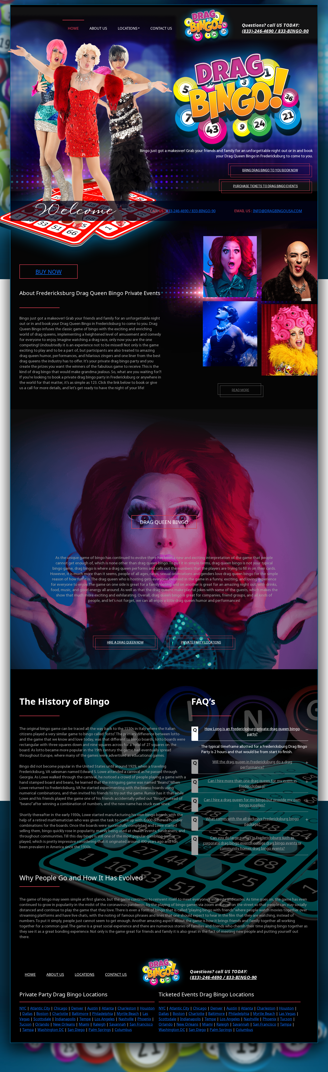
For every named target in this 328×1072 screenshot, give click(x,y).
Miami (84, 1024)
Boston (42, 1013)
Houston (147, 1008)
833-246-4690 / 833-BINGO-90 (191, 210)
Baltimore (80, 1013)
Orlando (42, 1024)
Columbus (123, 1029)
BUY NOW (48, 271)
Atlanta (108, 1008)
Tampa (28, 1029)
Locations (127, 28)
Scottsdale (42, 1018)
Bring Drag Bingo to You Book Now (270, 170)
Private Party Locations (201, 642)
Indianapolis (65, 1018)
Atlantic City (40, 1008)
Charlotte (60, 1013)
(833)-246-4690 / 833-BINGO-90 (275, 31)
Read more (240, 390)
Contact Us (116, 974)
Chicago (60, 1008)
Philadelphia (102, 1013)
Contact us (161, 28)
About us (98, 28)
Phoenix (144, 1018)
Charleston (127, 1008)
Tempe (85, 1018)
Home (73, 28)
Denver (77, 1008)
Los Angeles (105, 1018)
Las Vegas (287, 1013)
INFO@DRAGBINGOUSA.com (277, 210)
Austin (92, 1008)
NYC (22, 1008)
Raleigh (99, 1024)
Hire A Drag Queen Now (125, 642)
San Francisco (141, 1024)
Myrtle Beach (128, 1013)
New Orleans (64, 1024)
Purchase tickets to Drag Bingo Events (265, 186)
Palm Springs (100, 1029)
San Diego (76, 1029)
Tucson (25, 1024)
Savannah (117, 1024)
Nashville (126, 1018)
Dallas (27, 1013)
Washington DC (50, 1029)
